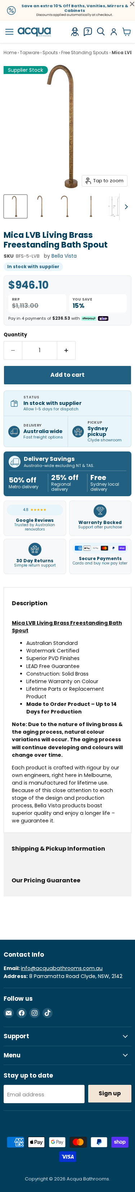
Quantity (15, 334)
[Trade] (74, 32)
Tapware (29, 52)
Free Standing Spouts (84, 52)
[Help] (87, 32)
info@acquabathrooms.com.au (62, 968)
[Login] (113, 32)
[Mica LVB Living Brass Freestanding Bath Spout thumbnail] (15, 206)
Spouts (50, 52)
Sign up (110, 1093)
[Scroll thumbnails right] (125, 206)
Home (10, 52)
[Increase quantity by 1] (66, 350)
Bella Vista (64, 255)
